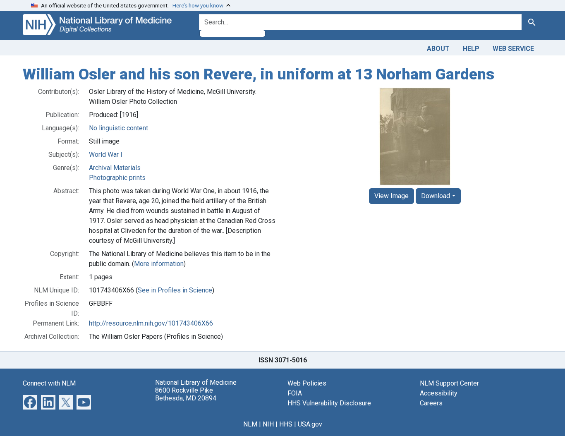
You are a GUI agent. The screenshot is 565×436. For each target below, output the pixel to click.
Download (435, 196)
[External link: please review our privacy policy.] (30, 401)
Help (471, 49)
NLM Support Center (449, 383)
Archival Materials (115, 168)
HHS (285, 424)
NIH (268, 424)
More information (159, 264)
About (438, 49)
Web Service (513, 49)
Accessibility (438, 393)
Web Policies (306, 383)
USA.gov (310, 424)
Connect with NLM (49, 383)
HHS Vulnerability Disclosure (329, 403)
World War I (105, 154)
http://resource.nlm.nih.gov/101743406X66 (151, 323)
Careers (431, 403)
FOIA (294, 393)
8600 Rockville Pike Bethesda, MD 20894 (185, 394)
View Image (391, 196)
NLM (250, 424)
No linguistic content (118, 128)
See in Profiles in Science (175, 290)
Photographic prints (117, 178)
